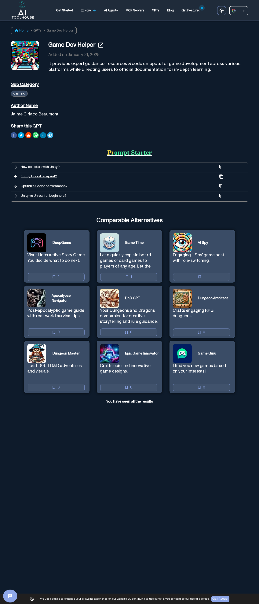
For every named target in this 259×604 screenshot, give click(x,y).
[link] (64, 10)
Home (24, 30)
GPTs (37, 30)
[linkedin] (43, 135)
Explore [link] (86, 10)
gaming (19, 93)
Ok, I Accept (220, 598)
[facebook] (14, 135)
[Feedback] (10, 596)
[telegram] (50, 135)
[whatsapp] (36, 135)
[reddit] (28, 135)
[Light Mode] (221, 10)
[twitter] (21, 135)
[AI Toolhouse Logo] (21, 11)
